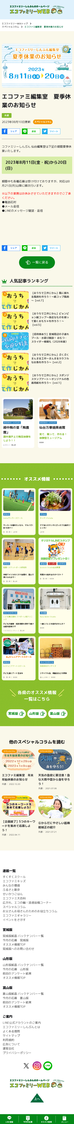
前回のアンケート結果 (17, 973)
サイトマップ (11, 1036)
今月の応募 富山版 (16, 998)
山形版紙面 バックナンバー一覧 (23, 965)
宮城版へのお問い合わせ (18, 949)
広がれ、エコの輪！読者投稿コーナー (27, 903)
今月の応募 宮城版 (16, 940)
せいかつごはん (13, 894)
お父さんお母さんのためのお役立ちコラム (30, 911)
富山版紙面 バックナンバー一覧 (23, 994)
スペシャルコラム (10, 26)
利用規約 (8, 1040)
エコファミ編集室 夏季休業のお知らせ (43, 26)
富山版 (55, 713)
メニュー (64, 1122)
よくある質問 (11, 1031)
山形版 (34, 713)
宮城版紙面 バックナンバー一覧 (23, 936)
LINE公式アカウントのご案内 (22, 1023)
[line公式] (47, 1068)
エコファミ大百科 (14, 898)
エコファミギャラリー (17, 915)
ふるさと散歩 (11, 890)
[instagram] (37, 1068)
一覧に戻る (40, 262)
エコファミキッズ (14, 881)
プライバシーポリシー (17, 1053)
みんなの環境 (11, 885)
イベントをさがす (14, 920)
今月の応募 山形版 (16, 969)
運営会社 (8, 1048)
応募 (27, 1122)
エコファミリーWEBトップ (15, 23)
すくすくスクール (14, 877)
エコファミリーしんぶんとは (21, 1027)
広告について (11, 1044)
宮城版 (13, 713)
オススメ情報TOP (14, 944)
